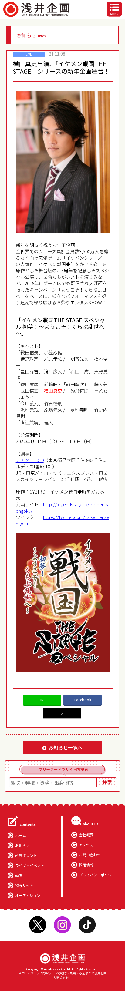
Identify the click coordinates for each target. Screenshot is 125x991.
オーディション (27, 895)
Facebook (82, 699)
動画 (18, 875)
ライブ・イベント (29, 865)
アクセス (86, 844)
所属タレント (26, 855)
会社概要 (86, 834)
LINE (42, 699)
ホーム (20, 835)
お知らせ (22, 845)
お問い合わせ (90, 854)
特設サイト (24, 885)
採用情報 (86, 864)
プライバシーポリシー (97, 874)
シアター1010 (30, 460)
